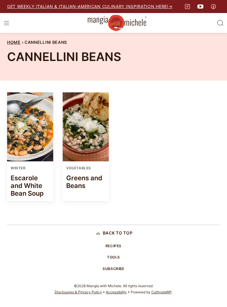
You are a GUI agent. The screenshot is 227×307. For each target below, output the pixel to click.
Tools (113, 257)
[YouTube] (200, 6)
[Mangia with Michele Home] (117, 23)
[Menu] (6, 23)
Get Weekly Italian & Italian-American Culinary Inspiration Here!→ (90, 6)
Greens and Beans (84, 181)
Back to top (118, 232)
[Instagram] (187, 6)
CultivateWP (161, 292)
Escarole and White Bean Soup (27, 185)
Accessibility (116, 292)
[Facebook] (213, 6)
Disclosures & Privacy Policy (78, 292)
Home (14, 42)
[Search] (220, 23)
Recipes (113, 246)
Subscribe (113, 268)
